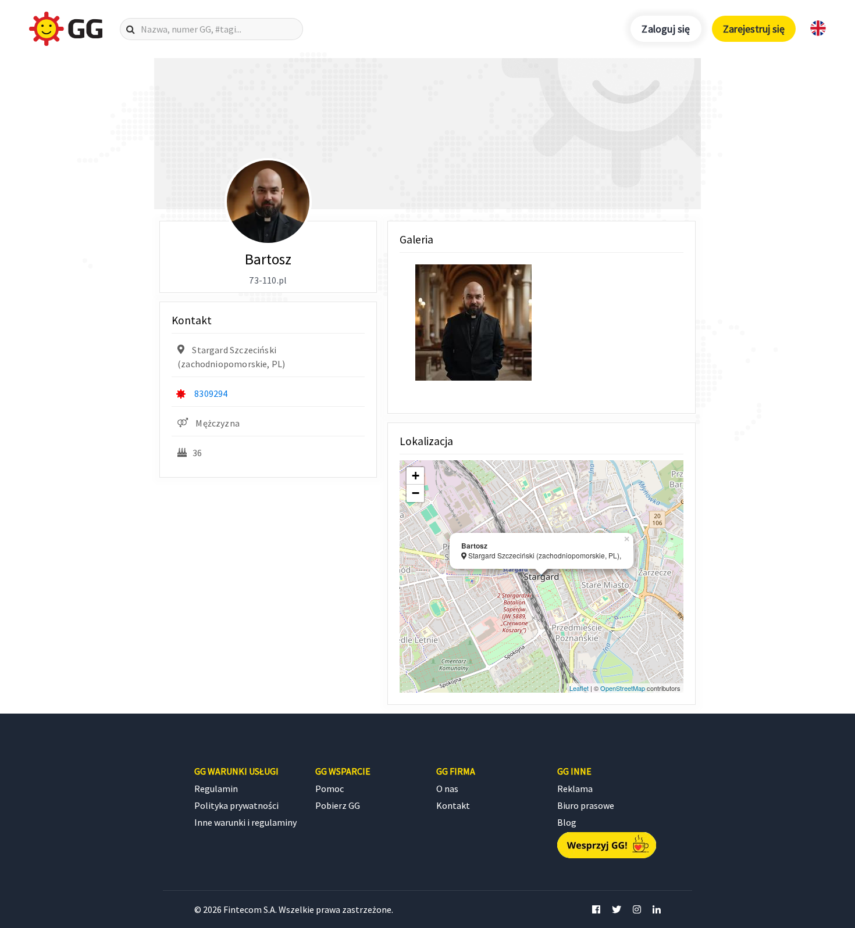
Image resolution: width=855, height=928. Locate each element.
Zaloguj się (666, 28)
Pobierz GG (337, 805)
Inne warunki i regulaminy (245, 822)
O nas (447, 788)
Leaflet (579, 688)
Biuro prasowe (585, 805)
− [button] (415, 493)
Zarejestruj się (754, 28)
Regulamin (216, 788)
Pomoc (329, 788)
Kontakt (453, 805)
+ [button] (415, 475)
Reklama (575, 788)
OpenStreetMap (622, 688)
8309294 (210, 393)
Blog (566, 822)
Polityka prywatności (236, 805)
